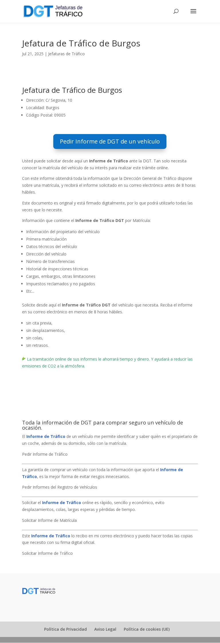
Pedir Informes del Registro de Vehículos (59, 487)
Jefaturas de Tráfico (66, 53)
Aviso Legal (105, 629)
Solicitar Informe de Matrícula (49, 520)
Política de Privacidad (65, 629)
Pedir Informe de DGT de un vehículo (110, 141)
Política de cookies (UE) (147, 629)
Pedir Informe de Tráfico (45, 454)
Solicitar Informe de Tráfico (47, 553)
